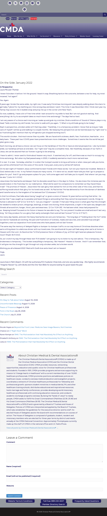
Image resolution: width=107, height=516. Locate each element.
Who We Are (18, 36)
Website (10, 486)
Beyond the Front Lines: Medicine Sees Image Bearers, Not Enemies (43, 327)
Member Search (85, 36)
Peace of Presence (8, 307)
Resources (57, 36)
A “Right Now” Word (18, 331)
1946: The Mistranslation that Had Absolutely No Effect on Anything (43, 334)
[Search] (105, 15)
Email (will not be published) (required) (23, 476)
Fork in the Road (7, 311)
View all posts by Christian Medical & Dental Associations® (32, 428)
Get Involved (44, 36)
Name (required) (13, 466)
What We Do (31, 36)
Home (9, 36)
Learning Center (98, 36)
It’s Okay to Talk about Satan (12, 300)
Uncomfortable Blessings (11, 304)
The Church (5, 314)
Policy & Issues (70, 36)
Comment (10, 442)
